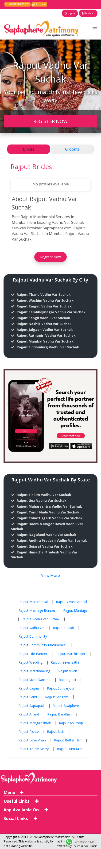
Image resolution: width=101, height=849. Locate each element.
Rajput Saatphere (66, 705)
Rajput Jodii (67, 679)
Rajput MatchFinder (70, 653)
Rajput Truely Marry (34, 749)
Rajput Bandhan (59, 714)
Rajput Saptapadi (31, 705)
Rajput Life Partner (33, 653)
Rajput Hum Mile (69, 749)
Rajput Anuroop (71, 723)
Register (89, 13)
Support (40, 4)
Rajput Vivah (67, 671)
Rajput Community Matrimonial (42, 645)
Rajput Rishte (29, 731)
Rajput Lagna (29, 688)
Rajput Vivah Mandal (71, 602)
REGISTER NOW (50, 121)
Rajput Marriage (75, 610)
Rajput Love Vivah (32, 740)
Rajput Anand (29, 714)
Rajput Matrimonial (33, 602)
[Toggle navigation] (95, 28)
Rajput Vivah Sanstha (34, 679)
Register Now (50, 257)
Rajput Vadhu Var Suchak (40, 619)
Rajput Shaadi (63, 627)
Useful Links (17, 801)
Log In (71, 13)
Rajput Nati (55, 731)
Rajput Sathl (28, 697)
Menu (9, 792)
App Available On (22, 810)
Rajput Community (33, 636)
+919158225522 (19, 4)
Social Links (16, 818)
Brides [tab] (28, 149)
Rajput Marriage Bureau (37, 610)
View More (50, 575)
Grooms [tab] (72, 149)
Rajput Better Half (68, 740)
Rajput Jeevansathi (65, 662)
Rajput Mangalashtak (35, 723)
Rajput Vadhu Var (32, 627)
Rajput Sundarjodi (60, 688)
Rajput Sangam (56, 697)
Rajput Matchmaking (34, 671)
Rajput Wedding (31, 662)
